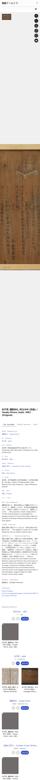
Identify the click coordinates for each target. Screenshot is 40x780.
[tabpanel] (20, 513)
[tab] (9, 424)
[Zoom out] (36, 21)
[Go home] (36, 40)
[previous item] (13, 619)
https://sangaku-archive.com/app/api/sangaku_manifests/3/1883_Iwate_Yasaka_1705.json (20, 593)
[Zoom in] (36, 16)
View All (25, 619)
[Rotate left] (36, 35)
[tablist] (20, 424)
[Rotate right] (36, 31)
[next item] (18, 619)
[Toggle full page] (36, 26)
